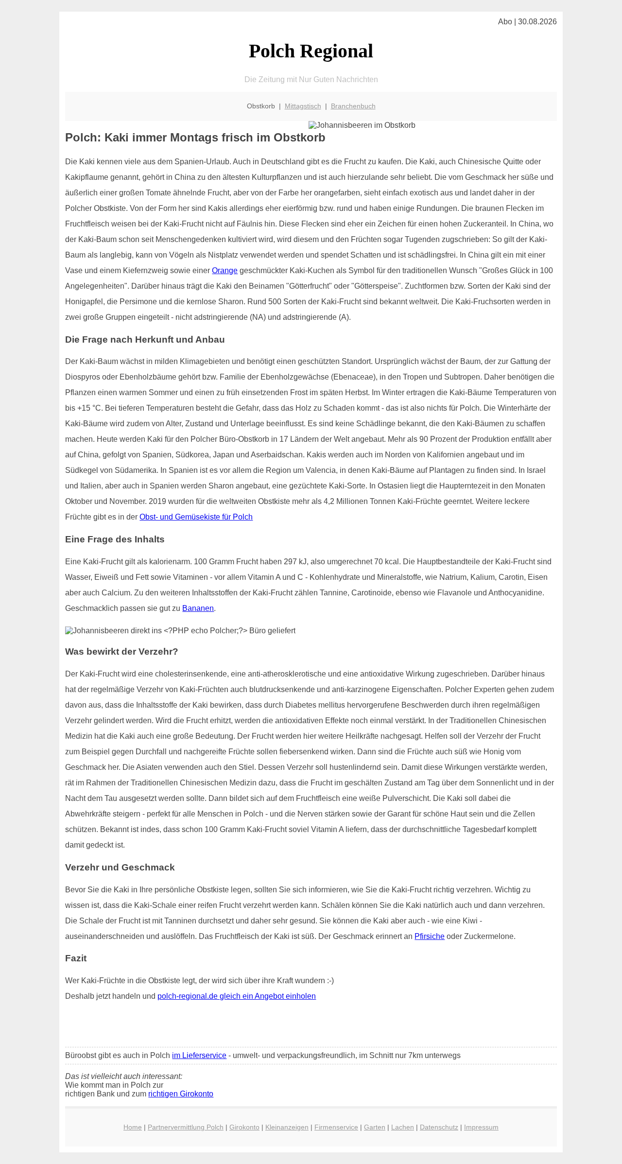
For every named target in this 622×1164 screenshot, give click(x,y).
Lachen (402, 1127)
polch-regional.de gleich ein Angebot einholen (236, 996)
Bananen (198, 608)
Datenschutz (439, 1127)
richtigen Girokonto (180, 1094)
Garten (374, 1127)
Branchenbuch (353, 106)
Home (132, 1127)
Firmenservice (336, 1127)
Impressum (481, 1127)
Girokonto (244, 1127)
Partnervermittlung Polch (186, 1127)
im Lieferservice (199, 1055)
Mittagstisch (303, 106)
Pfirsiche (430, 936)
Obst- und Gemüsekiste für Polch (196, 517)
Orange (225, 270)
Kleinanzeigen (287, 1127)
